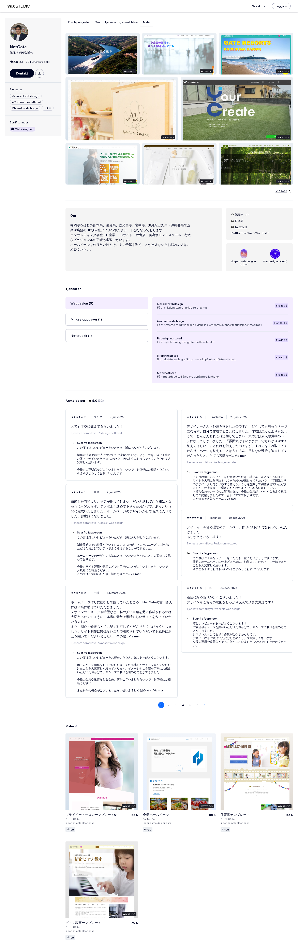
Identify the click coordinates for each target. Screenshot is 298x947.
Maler (146, 22)
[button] (102, 54)
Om (97, 22)
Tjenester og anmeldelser (121, 22)
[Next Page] (205, 705)
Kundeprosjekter (79, 22)
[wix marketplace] (18, 6)
